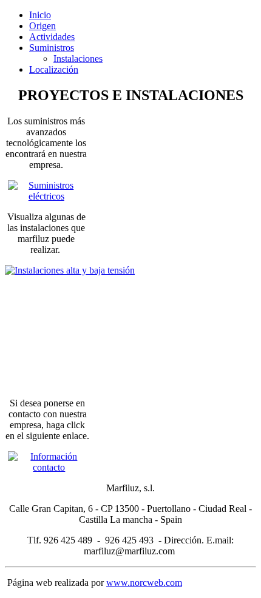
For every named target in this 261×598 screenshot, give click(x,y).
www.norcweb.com (144, 582)
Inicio (40, 15)
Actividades (52, 37)
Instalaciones (78, 58)
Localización (53, 69)
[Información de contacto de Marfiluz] (47, 467)
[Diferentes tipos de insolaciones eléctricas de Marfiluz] (46, 321)
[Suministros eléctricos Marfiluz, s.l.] (46, 196)
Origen (42, 26)
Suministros (51, 47)
